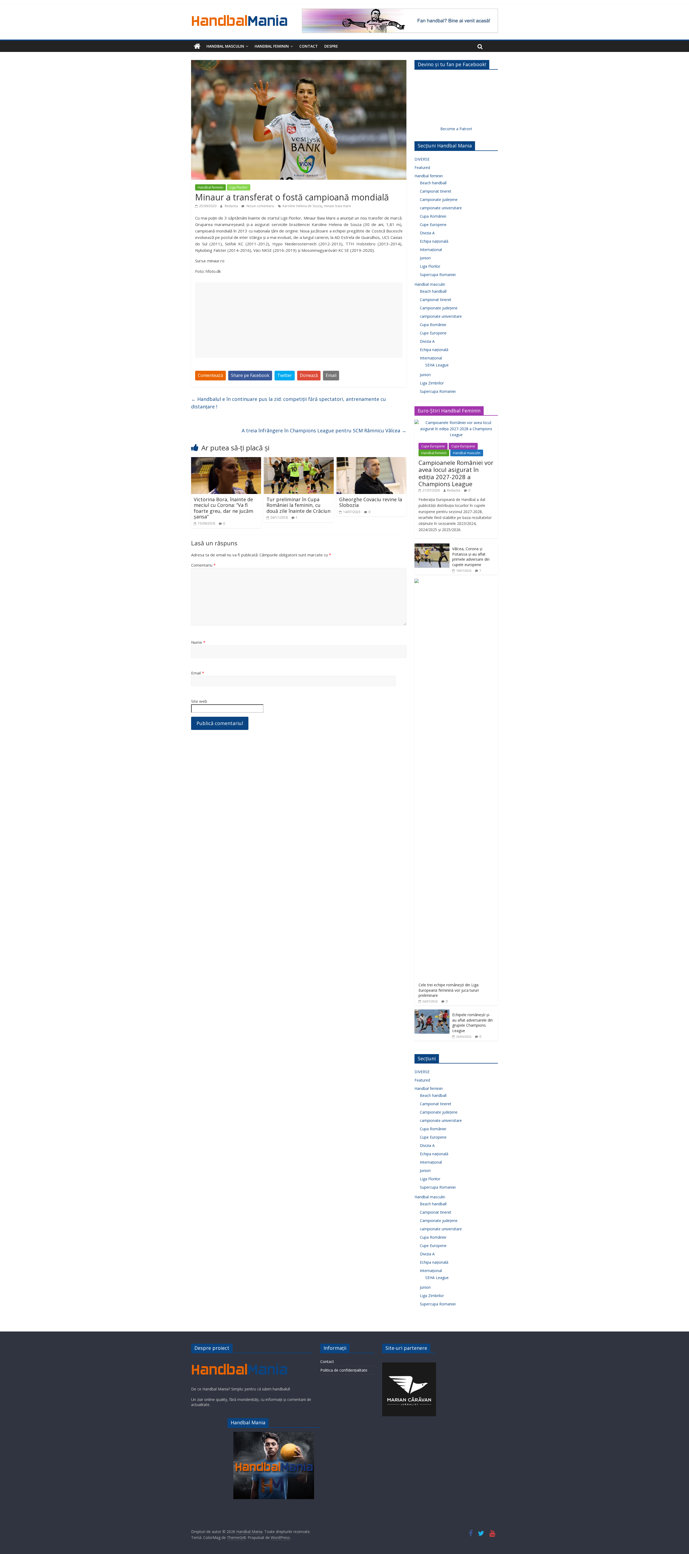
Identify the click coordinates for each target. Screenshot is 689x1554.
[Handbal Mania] (197, 46)
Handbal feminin (272, 46)
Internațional (431, 249)
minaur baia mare (337, 206)
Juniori (425, 257)
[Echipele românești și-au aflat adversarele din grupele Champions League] (431, 1012)
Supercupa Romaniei (438, 274)
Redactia (232, 206)
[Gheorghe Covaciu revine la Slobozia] (371, 460)
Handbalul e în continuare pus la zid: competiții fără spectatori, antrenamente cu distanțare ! (288, 403)
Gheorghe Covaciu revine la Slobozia (370, 502)
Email (331, 375)
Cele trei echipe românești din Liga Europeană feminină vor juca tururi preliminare (449, 990)
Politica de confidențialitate (343, 1370)
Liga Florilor (239, 187)
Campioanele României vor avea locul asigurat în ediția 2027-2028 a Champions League (456, 473)
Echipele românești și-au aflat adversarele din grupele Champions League (472, 1022)
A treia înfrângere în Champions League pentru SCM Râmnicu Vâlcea (324, 430)
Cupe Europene (433, 224)
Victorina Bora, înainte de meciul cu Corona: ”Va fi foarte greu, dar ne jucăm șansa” (223, 508)
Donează (309, 375)
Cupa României (433, 216)
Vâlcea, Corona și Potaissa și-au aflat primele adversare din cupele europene (471, 556)
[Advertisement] (298, 320)
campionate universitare (441, 207)
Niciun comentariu (260, 206)
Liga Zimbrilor (432, 383)
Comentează (210, 375)
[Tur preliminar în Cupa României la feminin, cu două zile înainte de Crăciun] (299, 460)
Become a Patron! (456, 128)
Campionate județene (439, 199)
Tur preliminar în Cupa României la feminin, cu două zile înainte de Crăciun (298, 505)
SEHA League (437, 365)
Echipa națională (434, 241)
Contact (308, 46)
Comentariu (203, 565)
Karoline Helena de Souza (302, 206)
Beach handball (433, 182)
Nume (198, 642)
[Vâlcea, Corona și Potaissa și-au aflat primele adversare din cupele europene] (431, 546)
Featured (422, 167)
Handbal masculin (225, 46)
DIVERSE (422, 159)
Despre (331, 46)
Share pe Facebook (250, 375)
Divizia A (427, 232)
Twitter (284, 375)
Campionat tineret (435, 191)
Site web (199, 701)
